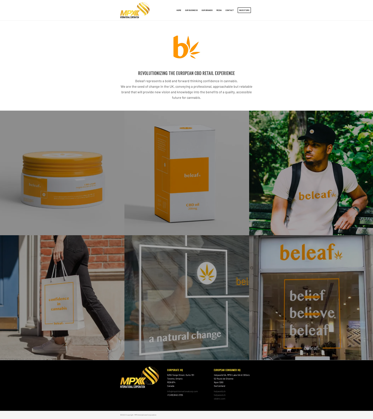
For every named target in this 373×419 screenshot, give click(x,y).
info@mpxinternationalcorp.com (182, 391)
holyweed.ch (220, 395)
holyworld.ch (220, 391)
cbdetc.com (219, 398)
